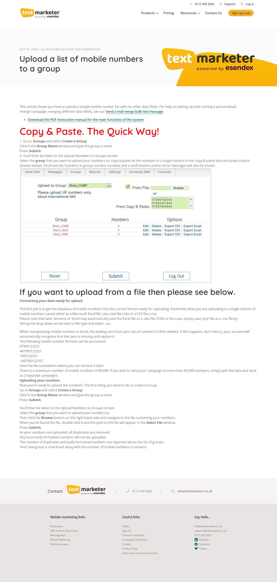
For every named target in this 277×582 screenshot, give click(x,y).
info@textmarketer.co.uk (208, 526)
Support (230, 4)
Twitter (203, 548)
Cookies (126, 544)
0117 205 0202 (204, 4)
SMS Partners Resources (64, 530)
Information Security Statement (140, 553)
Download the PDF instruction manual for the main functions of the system (86, 119)
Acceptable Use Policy (134, 539)
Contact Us (213, 13)
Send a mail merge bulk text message (134, 111)
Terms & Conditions (133, 535)
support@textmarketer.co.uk (210, 530)
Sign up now (241, 13)
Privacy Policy (129, 548)
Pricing (168, 13)
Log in (250, 4)
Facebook (204, 544)
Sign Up (126, 530)
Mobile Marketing (60, 539)
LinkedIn (203, 539)
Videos (126, 526)
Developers (56, 526)
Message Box (57, 535)
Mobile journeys (59, 544)
